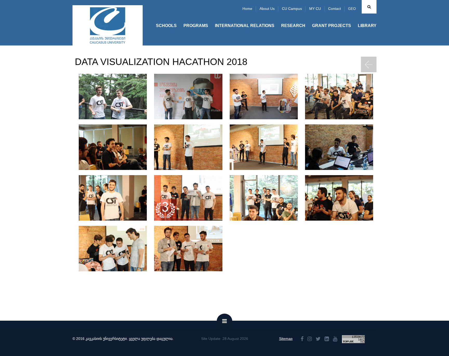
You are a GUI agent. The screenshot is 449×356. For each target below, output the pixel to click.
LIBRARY (367, 25)
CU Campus (292, 8)
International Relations (244, 25)
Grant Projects (331, 25)
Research (293, 25)
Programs (195, 25)
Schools (166, 25)
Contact (334, 8)
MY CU (315, 8)
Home (247, 8)
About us (267, 8)
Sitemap (286, 339)
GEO (352, 9)
